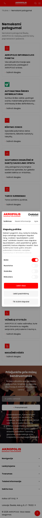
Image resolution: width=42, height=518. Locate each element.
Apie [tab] (36, 221)
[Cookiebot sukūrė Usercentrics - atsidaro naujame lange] (32, 214)
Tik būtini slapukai (21, 301)
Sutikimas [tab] (8, 221)
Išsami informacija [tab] (23, 221)
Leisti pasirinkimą (21, 293)
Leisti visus (21, 285)
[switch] (35, 265)
